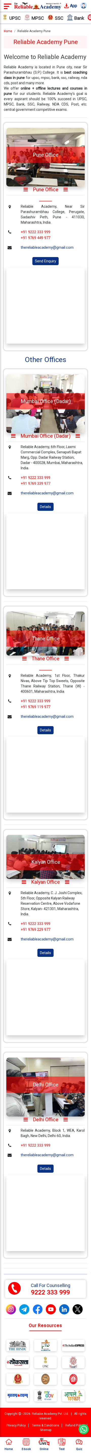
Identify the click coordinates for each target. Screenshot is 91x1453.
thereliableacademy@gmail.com (47, 247)
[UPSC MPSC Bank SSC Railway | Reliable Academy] (37, 6)
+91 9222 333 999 (35, 232)
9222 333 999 (50, 1292)
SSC (59, 18)
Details (45, 506)
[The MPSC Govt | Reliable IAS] (73, 1363)
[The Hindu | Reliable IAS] (17, 1346)
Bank (79, 18)
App (73, 5)
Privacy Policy (16, 1425)
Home (8, 31)
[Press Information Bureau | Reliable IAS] (45, 1346)
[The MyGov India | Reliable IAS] (45, 1397)
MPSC (38, 18)
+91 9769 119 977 (35, 707)
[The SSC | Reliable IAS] (17, 1380)
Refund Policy (74, 1425)
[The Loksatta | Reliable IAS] (17, 1363)
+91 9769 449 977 (35, 238)
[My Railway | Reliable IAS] (73, 1380)
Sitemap (45, 1430)
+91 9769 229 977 (35, 929)
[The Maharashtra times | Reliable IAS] (17, 1397)
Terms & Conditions (45, 1425)
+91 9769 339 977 (35, 483)
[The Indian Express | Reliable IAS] (73, 1346)
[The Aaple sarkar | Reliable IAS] (73, 1397)
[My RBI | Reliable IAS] (45, 1380)
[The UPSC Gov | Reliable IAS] (45, 1363)
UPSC (15, 18)
